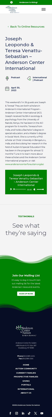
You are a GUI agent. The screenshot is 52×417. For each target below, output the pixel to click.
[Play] (11, 189)
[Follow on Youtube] (41, 413)
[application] (26, 189)
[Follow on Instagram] (16, 413)
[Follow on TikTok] (29, 413)
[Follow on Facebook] (10, 413)
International (40, 77)
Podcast (38, 80)
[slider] (39, 189)
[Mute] (34, 189)
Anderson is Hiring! (28, 2)
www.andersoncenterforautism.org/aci (24, 164)
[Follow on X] (35, 413)
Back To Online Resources (27, 26)
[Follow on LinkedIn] (22, 413)
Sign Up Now (26, 293)
